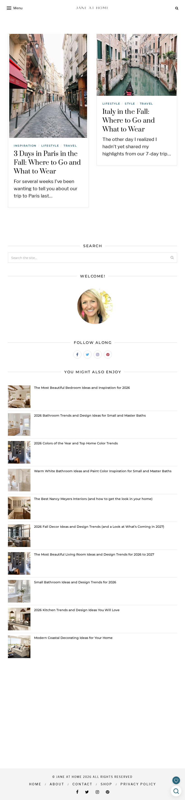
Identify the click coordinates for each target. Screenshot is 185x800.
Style (130, 103)
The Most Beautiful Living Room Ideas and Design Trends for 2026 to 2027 (94, 554)
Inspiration (25, 145)
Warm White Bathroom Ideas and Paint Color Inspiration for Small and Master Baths (102, 471)
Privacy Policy (138, 784)
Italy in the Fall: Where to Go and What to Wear (128, 121)
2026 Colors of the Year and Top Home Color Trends (76, 443)
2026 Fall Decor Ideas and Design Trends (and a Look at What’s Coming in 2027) (99, 527)
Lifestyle (50, 145)
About (57, 784)
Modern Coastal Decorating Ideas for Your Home (73, 638)
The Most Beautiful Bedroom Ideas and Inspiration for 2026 (82, 388)
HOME (35, 784)
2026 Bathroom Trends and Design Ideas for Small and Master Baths (90, 415)
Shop (106, 784)
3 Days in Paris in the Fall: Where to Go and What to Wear (47, 163)
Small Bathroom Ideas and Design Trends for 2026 (75, 582)
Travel (70, 145)
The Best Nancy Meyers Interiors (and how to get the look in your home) (93, 499)
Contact (82, 784)
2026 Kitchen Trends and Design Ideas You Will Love (77, 610)
